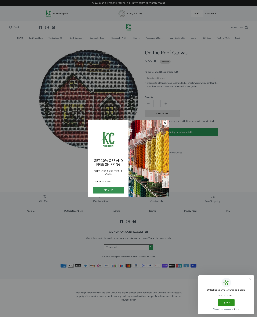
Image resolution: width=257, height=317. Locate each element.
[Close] (165, 123)
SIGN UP (108, 190)
